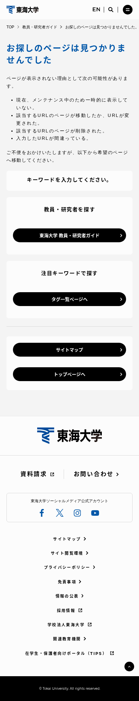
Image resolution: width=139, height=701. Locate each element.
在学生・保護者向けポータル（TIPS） (66, 653)
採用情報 (66, 610)
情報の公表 (67, 596)
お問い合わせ (94, 474)
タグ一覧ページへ (69, 299)
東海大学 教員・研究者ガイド (69, 235)
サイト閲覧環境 (67, 553)
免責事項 (67, 582)
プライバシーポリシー (67, 567)
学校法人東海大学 (66, 624)
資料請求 (33, 474)
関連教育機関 (67, 639)
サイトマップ (69, 350)
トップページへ (69, 374)
